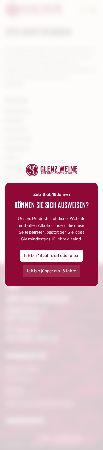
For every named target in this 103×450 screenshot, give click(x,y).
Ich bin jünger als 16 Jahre (51, 271)
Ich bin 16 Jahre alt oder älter (51, 255)
